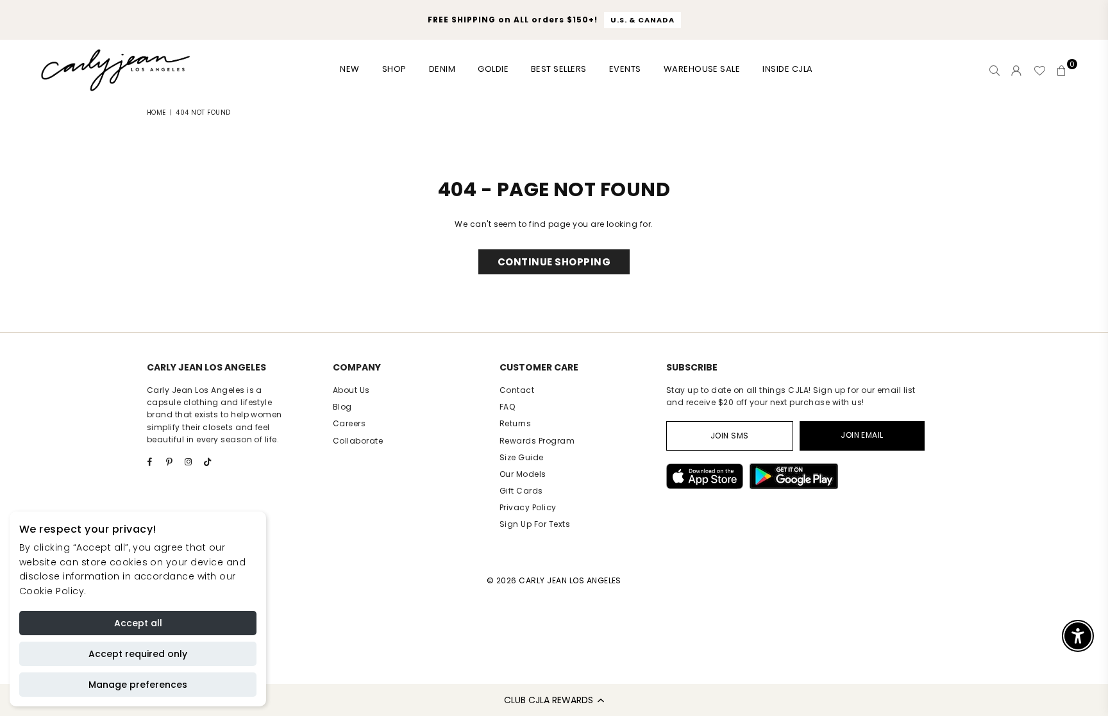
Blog (342, 406)
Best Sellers (559, 69)
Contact (516, 390)
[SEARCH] (994, 70)
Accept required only (137, 653)
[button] (554, 700)
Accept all (138, 623)
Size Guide (521, 457)
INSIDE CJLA (787, 69)
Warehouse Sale (702, 69)
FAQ (507, 406)
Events (625, 69)
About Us (351, 390)
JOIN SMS (729, 435)
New (349, 69)
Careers (349, 423)
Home (156, 112)
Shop (394, 69)
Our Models (522, 474)
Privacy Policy (528, 507)
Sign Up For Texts (534, 524)
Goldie (493, 69)
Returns (515, 423)
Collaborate (358, 440)
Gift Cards (521, 490)
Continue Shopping (554, 262)
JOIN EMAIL (862, 434)
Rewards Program (537, 440)
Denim (442, 69)
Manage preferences (137, 684)
